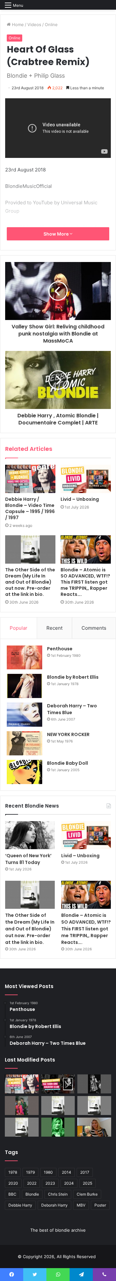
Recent (54, 628)
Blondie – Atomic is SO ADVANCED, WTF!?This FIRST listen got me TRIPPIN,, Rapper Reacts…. (85, 582)
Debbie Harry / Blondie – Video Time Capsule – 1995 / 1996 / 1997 (30, 508)
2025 (87, 1183)
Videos (34, 24)
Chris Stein (58, 1194)
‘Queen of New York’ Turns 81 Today (28, 859)
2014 (66, 1172)
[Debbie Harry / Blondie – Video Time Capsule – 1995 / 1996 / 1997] (30, 479)
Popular (18, 628)
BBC (12, 1194)
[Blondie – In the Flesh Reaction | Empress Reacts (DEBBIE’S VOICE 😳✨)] (94, 1127)
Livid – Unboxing (80, 499)
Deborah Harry (54, 1205)
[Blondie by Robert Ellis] (24, 686)
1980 (48, 1172)
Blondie (32, 1194)
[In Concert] (58, 1083)
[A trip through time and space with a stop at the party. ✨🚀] (94, 1083)
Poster (100, 1205)
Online (51, 24)
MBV (81, 1205)
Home (17, 24)
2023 (50, 1183)
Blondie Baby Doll (67, 763)
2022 (31, 1183)
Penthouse (59, 648)
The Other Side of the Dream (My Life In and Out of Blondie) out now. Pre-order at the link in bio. (30, 582)
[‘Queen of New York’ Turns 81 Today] (30, 835)
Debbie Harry (20, 1205)
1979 (30, 1172)
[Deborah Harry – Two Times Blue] (24, 715)
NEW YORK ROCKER (68, 734)
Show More (57, 234)
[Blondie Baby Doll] (24, 772)
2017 (84, 1172)
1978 (12, 1172)
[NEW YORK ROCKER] (24, 743)
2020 (13, 1183)
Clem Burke (87, 1194)
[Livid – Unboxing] (86, 479)
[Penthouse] (24, 657)
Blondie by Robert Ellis (73, 677)
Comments (94, 628)
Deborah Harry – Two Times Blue (72, 709)
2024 (69, 1183)
